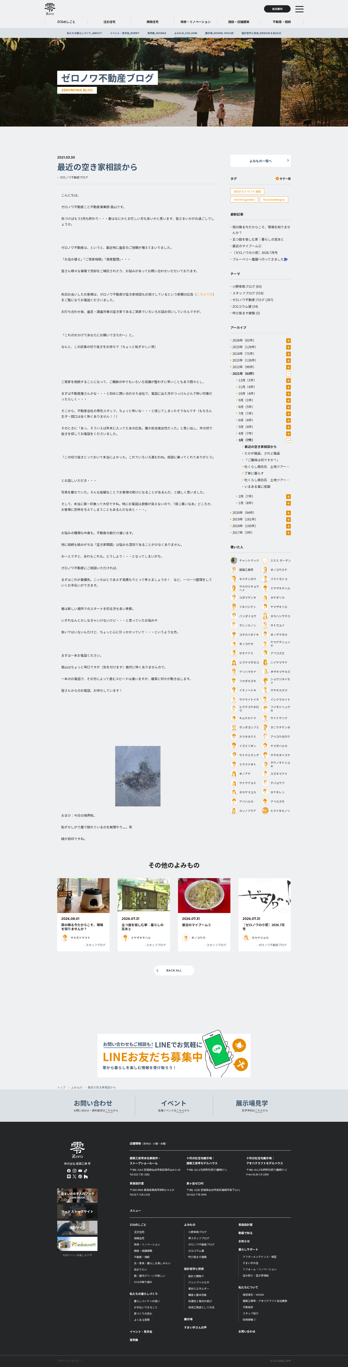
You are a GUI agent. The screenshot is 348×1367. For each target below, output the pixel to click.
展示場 (219, 33)
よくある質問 (142, 1320)
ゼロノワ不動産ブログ (248, 299)
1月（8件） (246, 502)
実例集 (156, 33)
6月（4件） (246, 420)
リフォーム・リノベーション (260, 1269)
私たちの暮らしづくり (84, 33)
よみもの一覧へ (260, 160)
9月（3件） (246, 400)
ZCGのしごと (138, 1225)
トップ (61, 1087)
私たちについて (248, 1287)
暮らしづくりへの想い (147, 1301)
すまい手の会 (250, 1263)
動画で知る (245, 1233)
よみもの (185, 33)
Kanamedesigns (274, 199)
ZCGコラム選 (241, 306)
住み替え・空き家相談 (256, 1275)
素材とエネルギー (198, 1288)
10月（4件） (247, 393)
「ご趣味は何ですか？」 (262, 459)
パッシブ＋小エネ (198, 1282)
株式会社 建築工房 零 (77, 1150)
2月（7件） (246, 496)
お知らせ (244, 1241)
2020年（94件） (244, 512)
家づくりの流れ (143, 1313)
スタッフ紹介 (250, 1313)
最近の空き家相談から (260, 446)
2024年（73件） (244, 353)
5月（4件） (246, 426)
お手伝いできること (145, 1307)
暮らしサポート (248, 1249)
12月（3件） (247, 380)
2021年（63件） (244, 373)
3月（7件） (246, 439)
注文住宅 (139, 1232)
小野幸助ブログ (243, 286)
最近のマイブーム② (246, 245)
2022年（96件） (244, 366)
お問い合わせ (246, 1331)
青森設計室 (245, 1225)
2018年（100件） (245, 525)
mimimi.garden (244, 199)
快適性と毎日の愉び (200, 1301)
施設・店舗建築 (143, 1251)
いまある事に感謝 (257, 486)
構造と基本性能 (197, 1295)
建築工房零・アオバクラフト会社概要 (265, 1301)
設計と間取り (196, 1276)
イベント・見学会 (124, 33)
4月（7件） (246, 433)
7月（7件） (246, 413)
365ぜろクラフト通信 (247, 191)
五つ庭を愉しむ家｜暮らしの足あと (258, 239)
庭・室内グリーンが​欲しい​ (149, 1276)
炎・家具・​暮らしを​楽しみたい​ (152, 1263)
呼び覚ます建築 (243, 313)
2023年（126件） (245, 360)
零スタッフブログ (198, 1238)
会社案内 (277, 9)
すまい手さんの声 (195, 1327)
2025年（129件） (245, 346)
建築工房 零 (50, 9)
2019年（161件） (245, 519)
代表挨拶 (248, 1307)
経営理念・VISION (253, 1294)
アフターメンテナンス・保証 (260, 1257)
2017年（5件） (243, 532)
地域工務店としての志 (201, 1307)
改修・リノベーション (147, 1244)
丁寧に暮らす (254, 473)
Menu (305, 9)
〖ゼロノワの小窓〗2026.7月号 (255, 252)
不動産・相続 (142, 1257)
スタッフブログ (243, 293)
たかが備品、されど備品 (262, 453)
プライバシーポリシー (69, 1361)
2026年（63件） (244, 340)
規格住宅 (139, 1238)
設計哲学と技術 (261, 33)
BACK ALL (174, 970)
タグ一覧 (285, 178)
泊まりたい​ (140, 1269)
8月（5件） (246, 406)
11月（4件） (247, 386)
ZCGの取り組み (143, 1282)
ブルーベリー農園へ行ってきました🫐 (260, 259)
